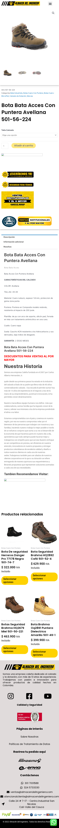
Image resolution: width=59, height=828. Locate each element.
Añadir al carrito (23, 145)
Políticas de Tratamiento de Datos (29, 744)
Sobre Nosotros (29, 736)
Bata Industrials (16, 93)
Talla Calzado (7, 130)
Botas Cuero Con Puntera (33, 93)
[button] (50, 3)
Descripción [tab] (9, 237)
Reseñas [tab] (8, 247)
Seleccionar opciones (9, 580)
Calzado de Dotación (18, 96)
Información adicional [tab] (14, 242)
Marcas (30, 96)
